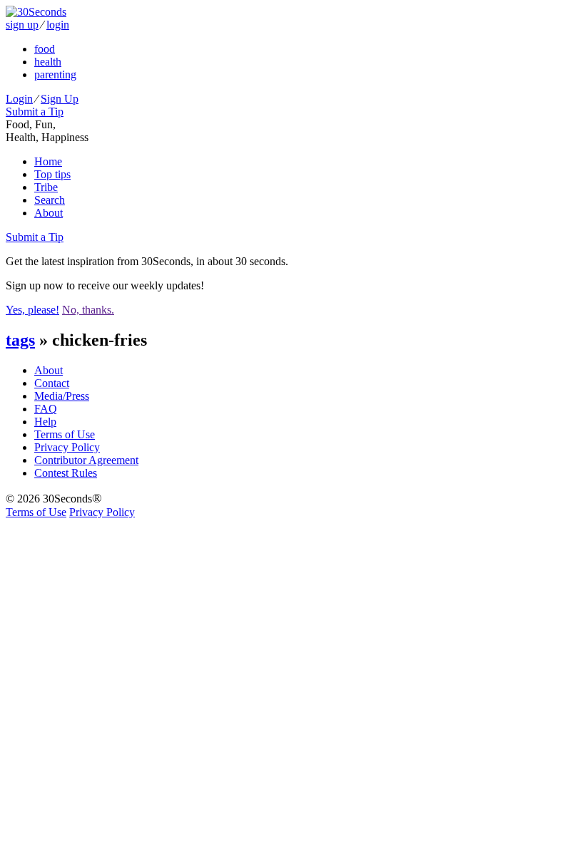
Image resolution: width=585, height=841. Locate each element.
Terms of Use (64, 434)
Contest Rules (65, 473)
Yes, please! (32, 310)
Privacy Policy (67, 447)
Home (48, 161)
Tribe (46, 187)
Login (19, 99)
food (44, 49)
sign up (22, 25)
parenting (55, 74)
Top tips (52, 174)
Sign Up (59, 99)
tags (20, 340)
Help (45, 422)
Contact (51, 383)
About (48, 213)
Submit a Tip (34, 111)
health (47, 62)
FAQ (45, 409)
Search (49, 200)
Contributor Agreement (86, 460)
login (57, 25)
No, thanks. (88, 310)
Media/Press (61, 396)
